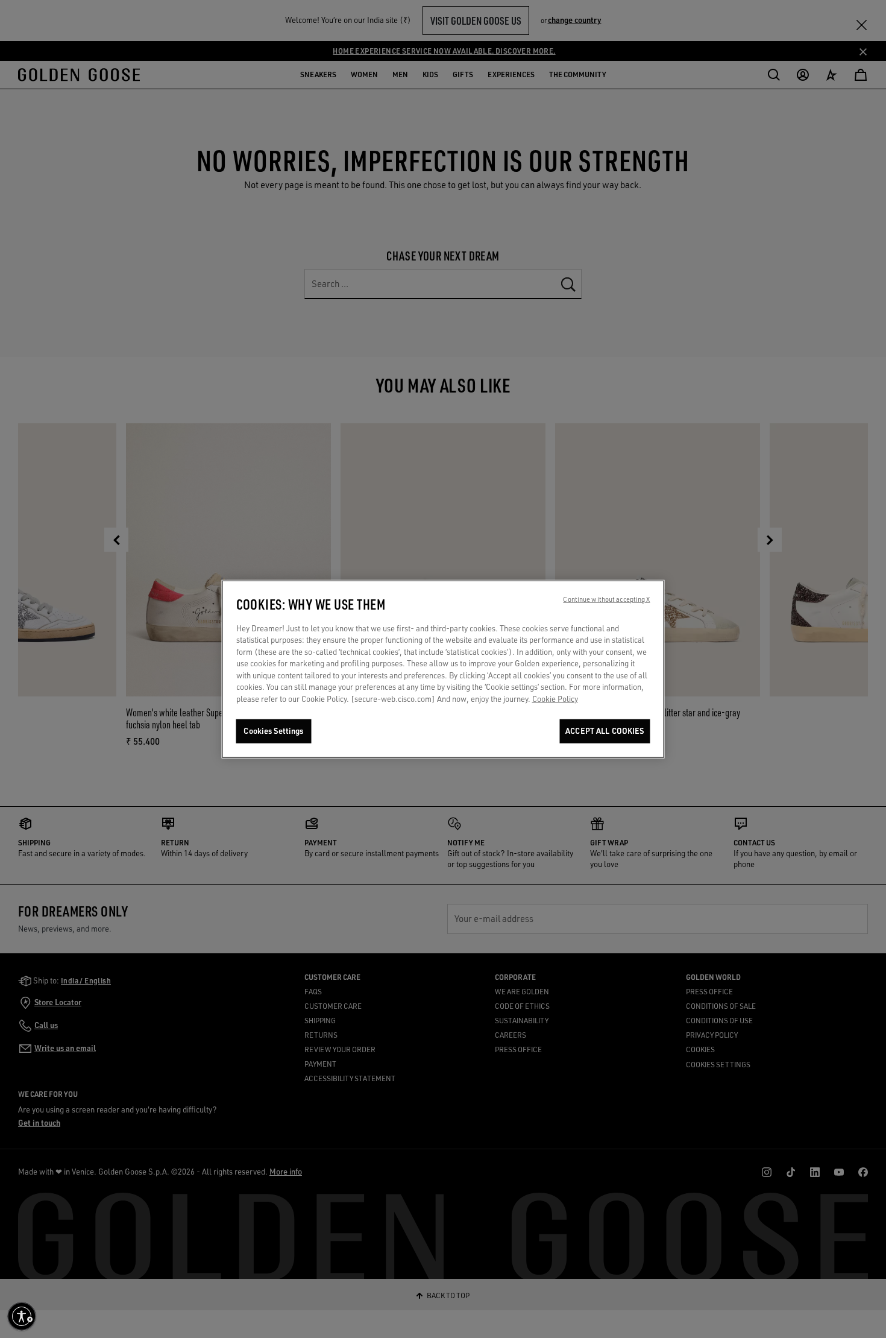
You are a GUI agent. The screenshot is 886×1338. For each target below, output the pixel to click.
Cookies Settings (273, 731)
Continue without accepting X (606, 599)
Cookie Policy (555, 699)
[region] (443, 669)
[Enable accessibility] (21, 1316)
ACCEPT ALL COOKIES (604, 731)
